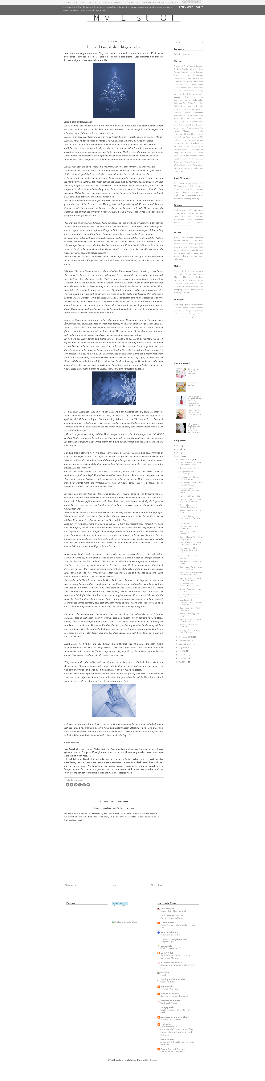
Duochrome (198, 210)
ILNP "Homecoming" (170, 948)
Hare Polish (192, 106)
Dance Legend (180, 88)
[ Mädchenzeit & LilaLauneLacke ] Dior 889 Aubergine (190, 603)
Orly (185, 140)
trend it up (178, 171)
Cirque (176, 82)
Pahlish (193, 140)
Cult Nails (183, 85)
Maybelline (178, 134)
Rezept (192, 314)
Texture (177, 223)
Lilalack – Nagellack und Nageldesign (173, 941)
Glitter (183, 213)
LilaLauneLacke (196, 189)
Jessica (187, 112)
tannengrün (192, 256)
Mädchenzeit (179, 195)
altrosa (190, 238)
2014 (179, 456)
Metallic (199, 217)
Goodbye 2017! (167, 982)
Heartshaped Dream (171, 963)
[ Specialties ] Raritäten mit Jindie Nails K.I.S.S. (195, 412)
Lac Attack (197, 119)
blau (201, 241)
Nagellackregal (185, 311)
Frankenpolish (197, 100)
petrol (189, 253)
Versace (194, 162)
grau (176, 247)
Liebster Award (181, 308)
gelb (196, 244)
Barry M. (193, 69)
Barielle (185, 69)
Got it (199, 7)
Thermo (188, 223)
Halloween (192, 280)
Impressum (173, 2)
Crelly (176, 210)
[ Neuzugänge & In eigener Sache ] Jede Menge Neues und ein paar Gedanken (194, 401)
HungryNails (167, 1008)
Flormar (187, 100)
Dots (181, 274)
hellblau (186, 247)
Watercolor (178, 226)
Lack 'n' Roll (166, 953)
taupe (200, 256)
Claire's (183, 82)
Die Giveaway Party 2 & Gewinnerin (193, 371)
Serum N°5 (184, 156)
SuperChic (199, 159)
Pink (183, 238)
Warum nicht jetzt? (170, 994)
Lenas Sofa (166, 946)
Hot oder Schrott (192, 183)
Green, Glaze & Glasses (172, 1049)
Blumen (177, 271)
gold (201, 244)
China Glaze (192, 78)
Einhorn (188, 274)
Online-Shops (132, 2)
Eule (194, 274)
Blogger (153, 1060)
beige (195, 241)
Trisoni (176, 162)
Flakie (176, 213)
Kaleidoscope (179, 116)
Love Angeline (188, 128)
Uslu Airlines (185, 162)
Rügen (200, 314)
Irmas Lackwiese (169, 932)
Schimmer (199, 220)
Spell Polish (188, 159)
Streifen (186, 290)
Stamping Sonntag (191, 199)
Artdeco (177, 69)
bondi (200, 165)
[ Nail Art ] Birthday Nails (189, 496)
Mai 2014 (183, 658)
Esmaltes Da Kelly (182, 94)
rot (201, 253)
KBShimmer (198, 112)
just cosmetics (187, 168)
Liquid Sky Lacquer (194, 125)
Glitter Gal (198, 103)
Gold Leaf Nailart (169, 1003)
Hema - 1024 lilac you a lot (173, 911)
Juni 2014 (183, 655)
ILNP (181, 109)
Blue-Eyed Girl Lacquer (171, 1052)
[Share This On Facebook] (67, 786)
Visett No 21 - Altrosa (170, 1020)
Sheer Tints (190, 287)
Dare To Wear (193, 88)
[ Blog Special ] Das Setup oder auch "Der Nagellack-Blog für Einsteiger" (194, 428)
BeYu (201, 69)
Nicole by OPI (197, 137)
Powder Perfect (186, 146)
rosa (196, 253)
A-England (178, 66)
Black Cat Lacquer (195, 72)
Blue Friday (179, 183)
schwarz (177, 256)
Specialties (79, 2)
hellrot (200, 247)
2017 (179, 446)
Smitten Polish (196, 156)
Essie (195, 94)
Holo (176, 217)
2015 (179, 453)
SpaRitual (178, 159)
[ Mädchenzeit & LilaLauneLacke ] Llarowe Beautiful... (190, 526)
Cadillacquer (198, 75)
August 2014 (184, 648)
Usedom (196, 317)
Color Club (192, 82)
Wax (185, 226)
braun (185, 244)
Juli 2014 (182, 651)
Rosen (181, 287)
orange (182, 253)
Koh (187, 119)
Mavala (200, 131)
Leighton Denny (181, 122)
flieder (191, 244)
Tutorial (193, 290)
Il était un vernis (192, 109)
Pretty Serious (188, 150)
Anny (186, 66)
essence (177, 168)
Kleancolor (178, 119)
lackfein (164, 973)
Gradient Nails (180, 280)
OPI (181, 140)
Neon (189, 220)
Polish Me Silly (186, 143)
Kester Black (192, 116)
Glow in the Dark (195, 213)
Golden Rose (179, 106)
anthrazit (199, 238)
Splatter (199, 287)
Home (67, 2)
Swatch (186, 317)
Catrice (177, 78)
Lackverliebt (167, 909)
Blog (176, 305)
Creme (183, 210)
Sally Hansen (185, 153)
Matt (190, 217)
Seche (176, 156)
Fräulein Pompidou (170, 1001)
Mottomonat (197, 192)
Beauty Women (180, 72)
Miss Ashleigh (190, 134)
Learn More (186, 7)
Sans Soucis (198, 153)
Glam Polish (188, 103)
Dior (201, 88)
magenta (194, 250)
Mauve (176, 238)
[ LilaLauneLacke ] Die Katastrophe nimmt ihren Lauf (190, 550)
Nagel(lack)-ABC (112, 2)
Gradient (199, 277)
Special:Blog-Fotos (153, 2)
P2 (189, 140)
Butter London (181, 75)
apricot (177, 241)
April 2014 (183, 662)
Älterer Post (157, 885)
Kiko (201, 116)
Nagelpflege (198, 311)
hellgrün (193, 247)
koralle (176, 250)
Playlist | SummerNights (171, 918)
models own (198, 168)
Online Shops (180, 314)
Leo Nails (183, 283)
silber (184, 256)
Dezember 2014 (185, 460)
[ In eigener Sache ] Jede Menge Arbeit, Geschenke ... (190, 518)
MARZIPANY (167, 923)
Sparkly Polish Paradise (172, 979)
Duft (190, 210)
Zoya (195, 165)
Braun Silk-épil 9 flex (170, 935)
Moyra (200, 134)
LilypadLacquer (196, 122)
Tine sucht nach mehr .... (173, 916)
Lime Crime (179, 125)
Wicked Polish (185, 165)
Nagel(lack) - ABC (194, 195)
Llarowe (177, 128)
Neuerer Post (71, 885)
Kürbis (200, 280)
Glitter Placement (183, 277)
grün (180, 247)
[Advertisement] (191, 340)
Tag (191, 317)
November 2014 (185, 637)
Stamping (178, 290)
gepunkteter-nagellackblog (174, 1017)
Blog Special (184, 305)
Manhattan (188, 131)
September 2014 (186, 644)
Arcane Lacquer (196, 66)
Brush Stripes (188, 271)
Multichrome (179, 220)
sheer (190, 226)
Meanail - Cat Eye (169, 989)
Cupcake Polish (196, 85)
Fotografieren (197, 305)
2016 (179, 449)
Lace (176, 283)
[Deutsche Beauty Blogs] (124, 922)
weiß (181, 259)
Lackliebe (165, 1024)
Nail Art (193, 283)
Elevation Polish (181, 91)
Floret (163, 975)
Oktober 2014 (185, 641)
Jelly (183, 217)
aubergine (186, 241)
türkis (176, 259)
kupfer (183, 250)
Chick (183, 78)
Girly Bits (178, 103)
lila (188, 250)
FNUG (185, 97)
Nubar (176, 140)
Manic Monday (181, 192)
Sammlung (94, 2)
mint (201, 250)
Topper (200, 223)
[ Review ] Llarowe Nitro (188, 468)
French (200, 274)
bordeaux (178, 244)
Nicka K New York (182, 137)
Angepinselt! (166, 987)
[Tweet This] (72, 786)
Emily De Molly (196, 91)
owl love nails (167, 1040)
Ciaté (200, 78)
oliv (175, 253)
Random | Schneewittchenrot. (174, 996)
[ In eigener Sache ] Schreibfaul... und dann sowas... (188, 491)
